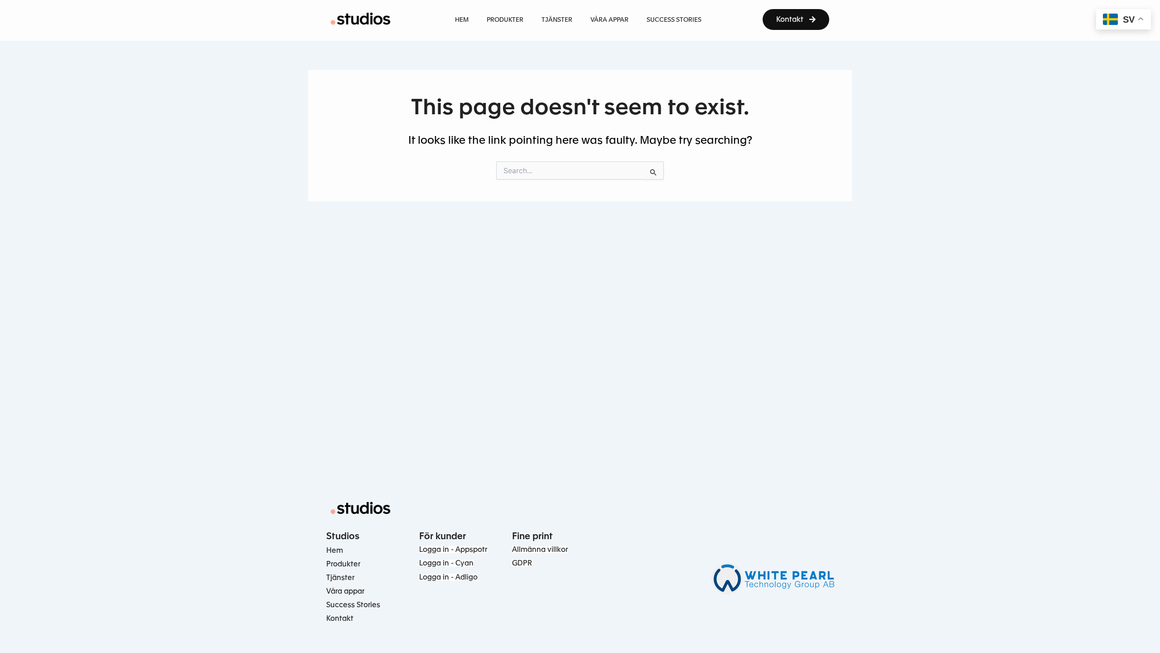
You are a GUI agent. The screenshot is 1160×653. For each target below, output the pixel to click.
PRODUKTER (505, 19)
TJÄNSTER (556, 19)
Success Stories (353, 604)
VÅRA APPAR (609, 19)
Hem (334, 550)
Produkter (343, 564)
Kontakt (339, 618)
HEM (462, 19)
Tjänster (340, 577)
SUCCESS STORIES (674, 19)
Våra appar (345, 591)
